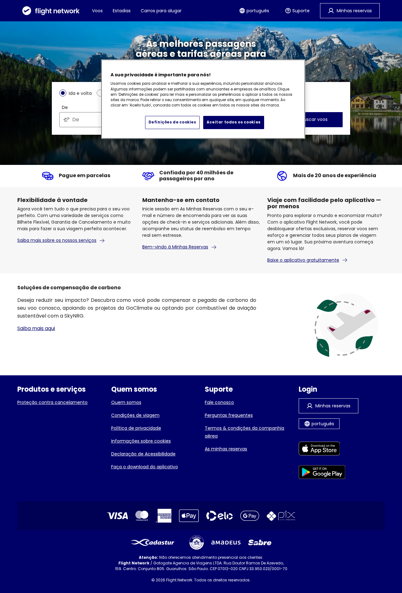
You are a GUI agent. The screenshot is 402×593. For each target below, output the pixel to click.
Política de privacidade (136, 428)
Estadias (122, 11)
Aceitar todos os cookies (234, 122)
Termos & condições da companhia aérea (244, 432)
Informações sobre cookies (141, 441)
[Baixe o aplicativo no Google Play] (322, 473)
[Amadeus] (226, 543)
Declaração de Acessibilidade (143, 454)
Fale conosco (219, 402)
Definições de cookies (172, 122)
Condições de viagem (135, 415)
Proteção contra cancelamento (52, 402)
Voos (97, 11)
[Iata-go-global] (196, 542)
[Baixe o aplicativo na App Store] (322, 450)
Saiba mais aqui (36, 328)
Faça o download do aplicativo (144, 467)
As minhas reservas (226, 449)
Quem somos (126, 402)
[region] (203, 99)
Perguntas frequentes (229, 415)
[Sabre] (259, 542)
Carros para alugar (161, 11)
